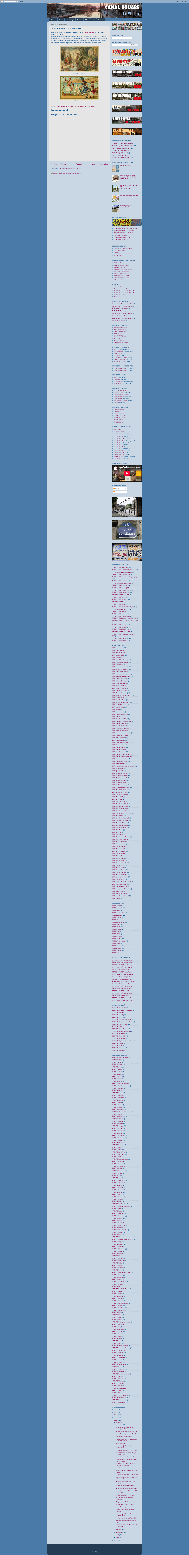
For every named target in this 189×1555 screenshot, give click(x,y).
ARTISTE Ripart (117, 1315)
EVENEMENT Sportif (118, 320)
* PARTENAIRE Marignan (120, 625)
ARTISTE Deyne (117, 1140)
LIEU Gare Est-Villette (119, 700)
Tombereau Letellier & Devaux (125, 1495)
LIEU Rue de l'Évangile (119, 872)
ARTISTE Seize (117, 1336)
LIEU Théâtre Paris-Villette (120, 886)
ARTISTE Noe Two (118, 1277)
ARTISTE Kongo (117, 1192)
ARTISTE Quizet (117, 1305)
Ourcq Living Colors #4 (121, 239)
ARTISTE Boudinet (118, 1088)
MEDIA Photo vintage (118, 941)
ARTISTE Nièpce (117, 1275)
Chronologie (70, 20)
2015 (116, 1415)
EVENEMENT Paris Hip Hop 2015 (122, 318)
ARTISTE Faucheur (118, 1154)
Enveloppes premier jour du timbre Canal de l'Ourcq (126, 1439)
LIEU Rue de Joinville (119, 851)
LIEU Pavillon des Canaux (120, 735)
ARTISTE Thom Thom (119, 1364)
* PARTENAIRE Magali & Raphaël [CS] (124, 618)
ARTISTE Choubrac (118, 1116)
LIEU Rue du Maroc (63, 106)
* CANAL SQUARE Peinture (120, 150)
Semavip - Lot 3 (118, 443)
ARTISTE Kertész (117, 1190)
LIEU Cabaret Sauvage (119, 681)
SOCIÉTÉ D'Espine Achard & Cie (122, 1022)
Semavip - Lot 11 (118, 456)
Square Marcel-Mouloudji (121, 342)
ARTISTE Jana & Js (118, 1180)
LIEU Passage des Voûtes (120, 730)
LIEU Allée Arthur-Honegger (120, 660)
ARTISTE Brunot (117, 1100)
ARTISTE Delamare (118, 1138)
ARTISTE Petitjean (118, 1296)
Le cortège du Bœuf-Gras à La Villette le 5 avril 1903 (125, 1464)
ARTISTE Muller (117, 1263)
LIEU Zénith (116, 898)
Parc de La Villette (119, 431)
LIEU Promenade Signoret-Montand (123, 766)
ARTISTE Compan (118, 1126)
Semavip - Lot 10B (119, 454)
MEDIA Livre (116, 931)
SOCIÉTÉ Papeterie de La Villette (122, 1041)
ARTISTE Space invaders (120, 1345)
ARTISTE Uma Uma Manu (120, 1374)
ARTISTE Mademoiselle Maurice (122, 1239)
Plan (86, 20)
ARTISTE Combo (117, 1123)
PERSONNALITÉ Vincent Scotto (122, 1000)
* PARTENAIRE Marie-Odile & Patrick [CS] (125, 621)
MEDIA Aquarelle (117, 908)
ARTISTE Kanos (117, 1185)
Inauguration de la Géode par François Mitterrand (125, 1428)
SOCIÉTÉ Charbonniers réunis (121, 1019)
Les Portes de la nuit (119, 384)
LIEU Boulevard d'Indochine (121, 674)
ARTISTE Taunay (117, 1362)
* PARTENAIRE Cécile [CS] (120, 585)
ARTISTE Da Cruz (118, 1131)
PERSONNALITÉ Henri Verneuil (122, 986)
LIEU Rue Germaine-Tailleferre (122, 813)
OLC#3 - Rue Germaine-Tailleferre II (124, 293)
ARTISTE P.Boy (117, 1284)
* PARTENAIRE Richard (119, 638)
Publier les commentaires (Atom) (69, 168)
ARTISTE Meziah (117, 1251)
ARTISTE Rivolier (117, 1319)
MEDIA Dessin (116, 920)
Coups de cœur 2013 (119, 250)
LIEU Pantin (116, 716)
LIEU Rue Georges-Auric (120, 808)
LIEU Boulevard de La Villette (121, 676)
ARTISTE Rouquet (118, 1324)
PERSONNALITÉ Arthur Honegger (122, 965)
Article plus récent (58, 164)
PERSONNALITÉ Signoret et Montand (124, 998)
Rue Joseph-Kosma (119, 339)
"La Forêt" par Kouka (120, 235)
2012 (116, 1540)
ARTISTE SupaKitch (118, 1350)
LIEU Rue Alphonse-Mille (120, 794)
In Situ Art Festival (119, 287)
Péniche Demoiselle (120, 416)
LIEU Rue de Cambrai (119, 844)
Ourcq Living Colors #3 (120, 289)
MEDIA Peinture (117, 936)
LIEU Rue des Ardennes (119, 877)
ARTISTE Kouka (117, 1194)
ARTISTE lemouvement (119, 1400)
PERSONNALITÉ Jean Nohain (121, 991)
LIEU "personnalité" (118, 655)
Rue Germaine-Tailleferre (121, 337)
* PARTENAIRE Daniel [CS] (120, 588)
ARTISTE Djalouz (117, 1142)
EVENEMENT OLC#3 (119, 315)
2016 (116, 1412)
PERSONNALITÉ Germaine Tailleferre (124, 981)
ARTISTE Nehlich (117, 1267)
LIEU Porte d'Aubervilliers (120, 759)
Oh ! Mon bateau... (126, 165)
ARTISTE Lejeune (117, 1213)
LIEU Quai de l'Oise (118, 771)
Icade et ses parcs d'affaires (129, 195)
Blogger (97, 1552)
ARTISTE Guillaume (118, 1166)
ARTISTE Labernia (118, 1197)
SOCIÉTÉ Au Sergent (119, 1007)
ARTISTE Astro (117, 1069)
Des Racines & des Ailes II (121, 370)
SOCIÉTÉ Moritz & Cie (119, 1036)
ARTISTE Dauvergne (118, 1135)
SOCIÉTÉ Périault (117, 1043)
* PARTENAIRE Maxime (119, 627)
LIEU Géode (116, 709)
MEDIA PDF (116, 934)
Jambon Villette (120, 1443)
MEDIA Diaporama (118, 922)
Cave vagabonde (119, 409)
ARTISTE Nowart (117, 1279)
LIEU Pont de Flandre (119, 749)
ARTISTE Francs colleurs (120, 1159)
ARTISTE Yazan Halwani (120, 1395)
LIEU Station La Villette (119, 884)
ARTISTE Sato (116, 1334)
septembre (119, 1532)
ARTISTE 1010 (117, 1060)
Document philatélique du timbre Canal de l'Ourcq (126, 1514)
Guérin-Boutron (89, 32)
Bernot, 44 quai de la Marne (124, 1468)
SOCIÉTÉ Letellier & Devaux (121, 1031)
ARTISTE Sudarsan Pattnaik (121, 1348)
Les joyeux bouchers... (120, 359)
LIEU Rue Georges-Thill (119, 811)
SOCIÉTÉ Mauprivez (118, 1033)
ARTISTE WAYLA (117, 1386)
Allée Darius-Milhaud (120, 329)
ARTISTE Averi (116, 1074)
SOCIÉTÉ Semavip (118, 1050)
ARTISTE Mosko (117, 1258)
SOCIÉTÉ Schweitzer (118, 1048)
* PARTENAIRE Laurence (120, 614)
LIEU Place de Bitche (118, 745)
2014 (116, 1417)
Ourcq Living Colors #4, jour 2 (123, 232)
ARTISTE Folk (116, 1156)
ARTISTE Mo (116, 1256)
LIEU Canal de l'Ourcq (119, 688)
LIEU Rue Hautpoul (118, 815)
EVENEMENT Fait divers (120, 308)
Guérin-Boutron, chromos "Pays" (126, 1434)
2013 (116, 1420)
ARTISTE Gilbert (117, 1164)
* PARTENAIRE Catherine (120, 581)
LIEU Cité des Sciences (119, 693)
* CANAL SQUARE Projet (120, 153)
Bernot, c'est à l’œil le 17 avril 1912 (126, 1518)
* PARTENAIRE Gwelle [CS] (120, 595)
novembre (119, 1425)
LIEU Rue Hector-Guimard (120, 818)
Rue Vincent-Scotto (119, 341)
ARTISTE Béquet (117, 1105)
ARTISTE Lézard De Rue (120, 1230)
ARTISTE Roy (116, 1327)
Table (93, 20)
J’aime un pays (118, 353)
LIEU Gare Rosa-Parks (119, 704)
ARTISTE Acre (116, 1062)
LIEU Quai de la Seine (119, 785)
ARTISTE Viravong (118, 1381)
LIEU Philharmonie (118, 740)
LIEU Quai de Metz (118, 768)
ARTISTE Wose (117, 1393)
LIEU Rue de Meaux (118, 853)
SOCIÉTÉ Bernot (117, 1015)
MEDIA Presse (116, 948)
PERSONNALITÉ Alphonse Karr (122, 960)
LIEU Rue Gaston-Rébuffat (120, 804)
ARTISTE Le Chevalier (119, 1204)
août (117, 1535)
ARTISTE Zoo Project (119, 1397)
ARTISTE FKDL (117, 1149)
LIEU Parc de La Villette (119, 719)
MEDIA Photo (116, 938)
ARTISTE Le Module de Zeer (121, 1206)
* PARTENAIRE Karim (119, 611)
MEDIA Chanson (117, 915)
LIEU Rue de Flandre (118, 848)
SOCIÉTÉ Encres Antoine (120, 1024)
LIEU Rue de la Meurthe (119, 874)
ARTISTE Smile (117, 1343)
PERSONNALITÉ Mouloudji (120, 995)
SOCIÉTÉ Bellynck (118, 1012)
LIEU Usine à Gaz (117, 891)
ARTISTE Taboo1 (117, 1355)
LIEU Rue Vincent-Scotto (120, 839)
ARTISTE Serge (117, 1338)
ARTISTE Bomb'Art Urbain (120, 1086)
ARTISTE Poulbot (117, 1301)
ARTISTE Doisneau (118, 1145)
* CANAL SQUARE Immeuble (121, 148)
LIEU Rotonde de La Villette (120, 787)
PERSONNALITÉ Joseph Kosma (122, 993)
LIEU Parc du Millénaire (119, 723)
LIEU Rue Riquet (117, 834)
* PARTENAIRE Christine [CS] (121, 583)
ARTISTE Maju (116, 1241)
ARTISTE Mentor (117, 1246)
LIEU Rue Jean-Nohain (119, 823)
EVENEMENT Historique (119, 311)
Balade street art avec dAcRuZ (122, 275)
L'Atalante (117, 379)
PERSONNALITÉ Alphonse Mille (122, 962)
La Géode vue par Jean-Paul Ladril (126, 1431)
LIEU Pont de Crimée (118, 747)
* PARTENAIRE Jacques (119, 599)
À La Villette (117, 349)
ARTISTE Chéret (117, 1119)
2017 (116, 1409)
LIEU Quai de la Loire (119, 780)
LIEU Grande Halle (118, 707)
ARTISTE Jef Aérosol (118, 1182)
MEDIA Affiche (116, 905)
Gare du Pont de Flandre (120, 391)
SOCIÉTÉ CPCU (117, 1017)
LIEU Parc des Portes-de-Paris (121, 721)
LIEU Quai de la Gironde (119, 778)
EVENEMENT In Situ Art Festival (122, 313)
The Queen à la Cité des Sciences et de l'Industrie (126, 1460)
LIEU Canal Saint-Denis (119, 683)
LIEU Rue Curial (117, 799)
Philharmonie (117, 297)
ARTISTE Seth (116, 1341)
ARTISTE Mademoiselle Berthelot (122, 1237)
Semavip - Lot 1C (118, 437)
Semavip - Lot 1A (118, 433)
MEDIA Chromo (74, 106)
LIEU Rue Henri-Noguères (120, 820)
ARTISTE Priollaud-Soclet (120, 1303)
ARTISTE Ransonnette (119, 1310)
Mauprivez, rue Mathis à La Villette (126, 1502)
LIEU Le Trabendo (118, 712)
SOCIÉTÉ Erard (117, 1026)
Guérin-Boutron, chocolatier (124, 1507)
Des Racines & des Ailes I (121, 368)
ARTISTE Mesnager (118, 1249)
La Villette (117, 355)
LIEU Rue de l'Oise (118, 867)
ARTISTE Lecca (117, 1211)
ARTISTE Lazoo (117, 1201)
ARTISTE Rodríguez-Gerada (121, 1322)
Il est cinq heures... (119, 351)
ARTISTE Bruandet (118, 1097)
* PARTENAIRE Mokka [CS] (120, 629)
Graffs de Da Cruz (118, 393)
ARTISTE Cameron (118, 1109)
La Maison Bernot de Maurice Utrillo (127, 1488)
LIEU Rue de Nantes (118, 858)
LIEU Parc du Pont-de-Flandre (121, 726)
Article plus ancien (100, 164)
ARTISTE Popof (117, 1298)
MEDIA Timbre (116, 950)
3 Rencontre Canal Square (121, 273)
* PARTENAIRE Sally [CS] (120, 640)
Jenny (115, 377)
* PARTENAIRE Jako (118, 602)
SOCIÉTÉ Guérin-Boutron (88, 106)
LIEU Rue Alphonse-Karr (119, 792)
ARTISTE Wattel (117, 1390)
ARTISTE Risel (116, 1317)
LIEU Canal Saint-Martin (119, 685)
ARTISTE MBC (116, 1234)
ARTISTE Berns (117, 1081)
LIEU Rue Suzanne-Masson (121, 837)
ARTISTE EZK (116, 1147)
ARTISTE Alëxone (117, 1064)
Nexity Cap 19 (118, 429)
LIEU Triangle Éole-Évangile (121, 889)
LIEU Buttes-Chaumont (119, 678)
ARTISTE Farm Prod (118, 1152)
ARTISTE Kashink (117, 1187)
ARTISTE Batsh (117, 1079)
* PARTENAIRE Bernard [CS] (121, 574)
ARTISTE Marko (117, 1244)
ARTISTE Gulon (117, 1168)
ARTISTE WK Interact (119, 1388)
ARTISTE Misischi (117, 1253)
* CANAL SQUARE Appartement (122, 143)
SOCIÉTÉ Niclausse (118, 1038)
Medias (79, 20)
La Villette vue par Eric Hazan (125, 1504)
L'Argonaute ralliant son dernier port (127, 1474)
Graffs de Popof (118, 398)
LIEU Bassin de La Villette (120, 669)
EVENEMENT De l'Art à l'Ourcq (122, 306)
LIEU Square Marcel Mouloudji (121, 882)
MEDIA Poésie (116, 946)
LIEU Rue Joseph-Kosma (120, 825)
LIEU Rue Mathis (117, 830)
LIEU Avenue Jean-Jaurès (120, 667)
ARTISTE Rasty (117, 1312)
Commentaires (119, 492)
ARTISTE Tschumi (118, 1371)
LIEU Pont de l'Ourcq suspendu (122, 754)
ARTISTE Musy (117, 1265)
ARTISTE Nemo (117, 1270)
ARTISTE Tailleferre (118, 1357)
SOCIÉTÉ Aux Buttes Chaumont (122, 1010)
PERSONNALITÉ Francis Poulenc (122, 972)
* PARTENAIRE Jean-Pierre (120, 609)
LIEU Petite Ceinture (118, 737)
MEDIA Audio (116, 910)
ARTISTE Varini (117, 1376)
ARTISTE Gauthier (118, 1161)
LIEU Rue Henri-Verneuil (119, 789)
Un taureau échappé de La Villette (126, 1450)
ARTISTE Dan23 (117, 1133)
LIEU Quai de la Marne (119, 782)
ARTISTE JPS (116, 1175)
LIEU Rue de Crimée (118, 846)
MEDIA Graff (116, 927)
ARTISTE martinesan (118, 1402)
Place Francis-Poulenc (120, 331)
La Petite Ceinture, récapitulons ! (126, 206)
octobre (118, 1529)
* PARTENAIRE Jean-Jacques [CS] (123, 606)
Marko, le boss (118, 234)
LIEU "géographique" (118, 652)
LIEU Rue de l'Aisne (118, 865)
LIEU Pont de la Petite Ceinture (122, 756)
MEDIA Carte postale (118, 912)
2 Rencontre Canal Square (121, 265)
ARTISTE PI (116, 1286)
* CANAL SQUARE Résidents (121, 157)
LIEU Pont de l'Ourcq (118, 752)
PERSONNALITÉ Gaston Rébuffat (122, 974)
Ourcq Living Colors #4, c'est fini (124, 230)
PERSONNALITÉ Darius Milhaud (122, 967)
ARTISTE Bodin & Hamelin (120, 1083)
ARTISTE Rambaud (118, 1308)
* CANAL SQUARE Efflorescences (122, 145)
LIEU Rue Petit (116, 832)
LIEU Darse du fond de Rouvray (122, 695)
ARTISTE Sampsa (118, 1329)
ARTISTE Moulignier (118, 1260)
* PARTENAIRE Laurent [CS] (121, 616)
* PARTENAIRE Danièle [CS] (121, 590)
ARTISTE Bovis (117, 1090)
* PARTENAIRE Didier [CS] (120, 592)
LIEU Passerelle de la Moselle (121, 733)
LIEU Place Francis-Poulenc (121, 742)
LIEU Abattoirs (116, 657)
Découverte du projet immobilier (123, 248)
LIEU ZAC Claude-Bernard (120, 896)
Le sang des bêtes (118, 381)
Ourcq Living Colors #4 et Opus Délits (125, 228)
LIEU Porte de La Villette (119, 761)
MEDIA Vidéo (116, 953)
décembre (119, 1422)
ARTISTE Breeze (117, 1095)
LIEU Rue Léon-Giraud (119, 827)
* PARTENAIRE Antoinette (120, 567)
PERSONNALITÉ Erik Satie (120, 969)
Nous (61, 20)
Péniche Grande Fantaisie (121, 418)
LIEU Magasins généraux (120, 714)
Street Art (116, 402)
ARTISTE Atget (117, 1072)
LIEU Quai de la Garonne (120, 775)
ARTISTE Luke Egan (118, 1225)
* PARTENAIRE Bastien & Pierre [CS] (123, 569)
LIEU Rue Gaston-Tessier (120, 806)
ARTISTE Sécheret (118, 1352)
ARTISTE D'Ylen (117, 1128)
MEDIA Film (116, 924)
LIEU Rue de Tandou (118, 860)
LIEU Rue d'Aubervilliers (119, 841)
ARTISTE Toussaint (118, 1369)
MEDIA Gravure (117, 929)
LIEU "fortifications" (118, 650)
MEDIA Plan (116, 943)
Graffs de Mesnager (119, 396)
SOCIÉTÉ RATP (117, 1045)
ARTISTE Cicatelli (117, 1121)
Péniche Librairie (119, 420)
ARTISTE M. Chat (117, 1232)
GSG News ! (117, 263)
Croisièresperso (119, 414)
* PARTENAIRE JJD (118, 597)
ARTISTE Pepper (117, 1293)
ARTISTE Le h (116, 1208)
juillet (118, 1537)
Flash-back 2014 (118, 256)
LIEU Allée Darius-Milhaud (120, 662)
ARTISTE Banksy (117, 1076)
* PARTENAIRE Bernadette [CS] (122, 572)
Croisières (117, 412)
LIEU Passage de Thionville (120, 728)
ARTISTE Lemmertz (118, 1216)
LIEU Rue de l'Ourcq (118, 870)
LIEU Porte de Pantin (118, 763)
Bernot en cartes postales (124, 1436)
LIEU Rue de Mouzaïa (119, 856)
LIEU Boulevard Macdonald (120, 671)
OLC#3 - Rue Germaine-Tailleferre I (124, 291)
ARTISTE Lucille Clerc (119, 1223)
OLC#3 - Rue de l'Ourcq (120, 295)
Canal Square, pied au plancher (125, 1457)
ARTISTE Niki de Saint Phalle (121, 1272)
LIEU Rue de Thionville (119, 863)
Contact (100, 20)
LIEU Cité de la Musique (119, 690)
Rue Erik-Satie (118, 333)
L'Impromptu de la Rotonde (121, 271)
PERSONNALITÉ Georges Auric (122, 977)
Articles (117, 488)
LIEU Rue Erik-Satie (118, 801)
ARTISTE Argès (117, 1067)
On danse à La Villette (120, 361)
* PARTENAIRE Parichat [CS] (121, 632)
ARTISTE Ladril (117, 1199)
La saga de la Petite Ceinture (125, 1485)
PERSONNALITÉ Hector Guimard (122, 984)
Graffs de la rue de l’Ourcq (121, 394)
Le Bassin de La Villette (120, 357)
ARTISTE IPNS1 (117, 1173)
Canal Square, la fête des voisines (123, 269)
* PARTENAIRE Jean (118, 604)
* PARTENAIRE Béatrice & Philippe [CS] (124, 577)
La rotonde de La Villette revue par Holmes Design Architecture (128, 177)
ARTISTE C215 (117, 1107)
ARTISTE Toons (117, 1367)
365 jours (116, 252)
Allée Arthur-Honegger (120, 328)
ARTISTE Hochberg (118, 1171)
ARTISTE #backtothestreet (120, 1057)
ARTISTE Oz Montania (119, 1282)
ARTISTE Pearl (117, 1291)
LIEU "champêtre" (117, 648)
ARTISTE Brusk (117, 1102)
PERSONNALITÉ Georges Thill (122, 979)
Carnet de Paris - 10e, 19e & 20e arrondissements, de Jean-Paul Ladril (129, 187)
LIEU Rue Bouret (117, 796)
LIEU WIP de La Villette (119, 893)
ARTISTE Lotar (117, 1220)
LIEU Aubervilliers (117, 664)
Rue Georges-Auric (119, 335)
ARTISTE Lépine (117, 1227)
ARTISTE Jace (116, 1178)
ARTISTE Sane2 (117, 1331)
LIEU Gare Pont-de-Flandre (120, 702)
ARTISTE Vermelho (118, 1379)
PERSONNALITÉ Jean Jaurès (121, 988)
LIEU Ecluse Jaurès (118, 697)
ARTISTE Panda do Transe (120, 1289)
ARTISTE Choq (117, 1114)
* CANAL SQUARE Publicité (120, 155)
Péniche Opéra (118, 422)
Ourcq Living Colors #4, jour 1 (123, 237)
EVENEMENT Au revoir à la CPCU (122, 304)
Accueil (53, 20)
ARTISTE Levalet (117, 1218)
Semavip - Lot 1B (118, 435)
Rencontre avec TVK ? (120, 267)
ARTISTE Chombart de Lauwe (121, 1112)
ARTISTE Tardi (117, 1360)
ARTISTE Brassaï (117, 1093)
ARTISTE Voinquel (118, 1383)
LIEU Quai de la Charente (120, 773)
